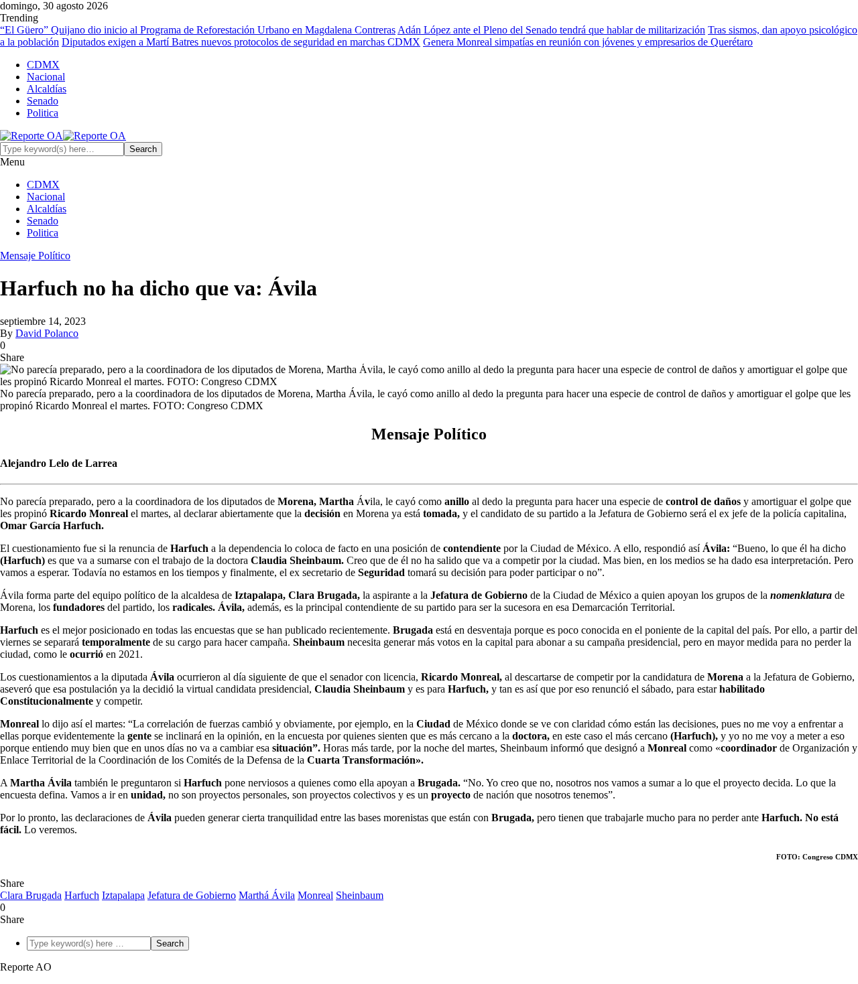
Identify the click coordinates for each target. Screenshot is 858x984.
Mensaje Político (35, 255)
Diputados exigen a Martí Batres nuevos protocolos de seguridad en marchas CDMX (241, 42)
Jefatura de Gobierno (191, 895)
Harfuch (81, 895)
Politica (42, 113)
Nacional (46, 76)
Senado (42, 101)
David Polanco (46, 333)
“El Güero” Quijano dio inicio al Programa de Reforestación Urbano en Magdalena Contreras (197, 30)
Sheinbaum (359, 895)
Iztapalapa (123, 895)
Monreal (315, 895)
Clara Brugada (31, 895)
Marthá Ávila (267, 895)
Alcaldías (46, 88)
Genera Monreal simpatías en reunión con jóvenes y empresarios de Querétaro (588, 42)
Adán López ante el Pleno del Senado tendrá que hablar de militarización (551, 30)
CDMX (43, 64)
